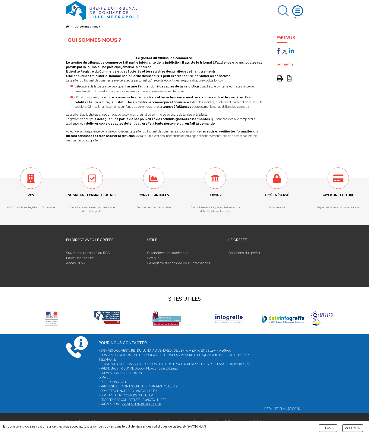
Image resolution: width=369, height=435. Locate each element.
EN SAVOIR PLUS (194, 426)
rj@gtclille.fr (155, 400)
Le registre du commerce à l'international (179, 263)
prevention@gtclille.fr (141, 404)
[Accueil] (67, 26)
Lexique (153, 258)
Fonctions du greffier (244, 253)
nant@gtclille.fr (163, 386)
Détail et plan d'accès (282, 408)
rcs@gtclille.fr (121, 382)
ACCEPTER (352, 428)
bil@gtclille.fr (144, 391)
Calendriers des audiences (167, 253)
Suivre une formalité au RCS (88, 253)
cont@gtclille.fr (138, 395)
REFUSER (328, 428)
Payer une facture (80, 258)
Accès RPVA (76, 263)
